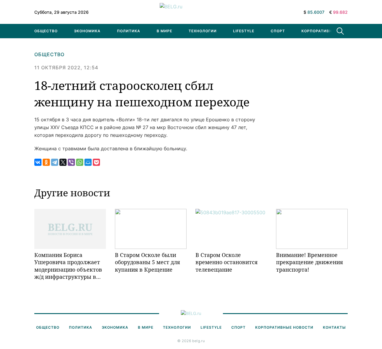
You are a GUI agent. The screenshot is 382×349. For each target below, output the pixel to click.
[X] (63, 162)
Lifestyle (243, 31)
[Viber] (71, 162)
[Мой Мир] (88, 162)
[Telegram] (54, 162)
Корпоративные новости (330, 31)
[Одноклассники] (46, 162)
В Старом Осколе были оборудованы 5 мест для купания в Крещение (147, 262)
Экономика (87, 31)
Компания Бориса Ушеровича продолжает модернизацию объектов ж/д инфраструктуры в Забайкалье (68, 265)
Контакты (334, 327)
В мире (164, 31)
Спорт (278, 31)
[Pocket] (96, 162)
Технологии (203, 31)
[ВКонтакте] (37, 162)
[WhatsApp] (79, 162)
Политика (128, 31)
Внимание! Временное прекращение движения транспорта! (309, 262)
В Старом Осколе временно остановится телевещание (226, 262)
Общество (46, 31)
